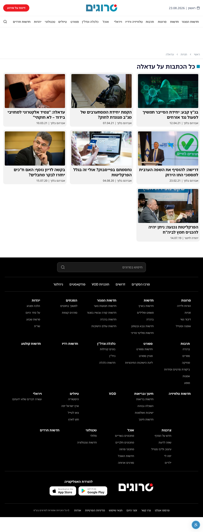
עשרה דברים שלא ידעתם (27, 399)
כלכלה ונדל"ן (90, 22)
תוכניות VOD (100, 284)
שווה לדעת (165, 442)
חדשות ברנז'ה (108, 319)
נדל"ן (112, 356)
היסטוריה (73, 399)
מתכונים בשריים (124, 436)
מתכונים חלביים (124, 442)
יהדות (37, 22)
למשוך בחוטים (68, 306)
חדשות (174, 22)
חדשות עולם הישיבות (103, 326)
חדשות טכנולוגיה (87, 442)
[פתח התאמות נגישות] (196, 525)
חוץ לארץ (73, 419)
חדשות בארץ (146, 306)
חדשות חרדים (22, 22)
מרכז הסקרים (141, 284)
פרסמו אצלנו (162, 510)
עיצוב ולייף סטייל (161, 449)
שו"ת (37, 326)
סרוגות (162, 22)
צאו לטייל (73, 412)
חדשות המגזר (190, 22)
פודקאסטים (77, 284)
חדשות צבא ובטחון (142, 326)
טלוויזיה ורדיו (134, 22)
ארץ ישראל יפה (70, 406)
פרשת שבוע (33, 319)
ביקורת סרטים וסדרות (177, 369)
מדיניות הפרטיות (95, 510)
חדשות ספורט (144, 349)
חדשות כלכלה (107, 362)
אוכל (106, 22)
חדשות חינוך (146, 419)
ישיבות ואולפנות (144, 412)
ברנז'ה (150, 319)
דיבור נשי (185, 319)
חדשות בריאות (144, 399)
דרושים (120, 284)
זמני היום (131, 510)
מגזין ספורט (146, 356)
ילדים (168, 463)
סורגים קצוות (69, 312)
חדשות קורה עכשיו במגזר (101, 312)
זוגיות (188, 312)
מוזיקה (186, 362)
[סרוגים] (135, 487)
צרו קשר (146, 510)
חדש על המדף (163, 436)
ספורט (75, 22)
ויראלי (118, 22)
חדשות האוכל (126, 456)
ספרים (186, 356)
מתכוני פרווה (126, 449)
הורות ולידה (184, 306)
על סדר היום (33, 312)
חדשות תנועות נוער (105, 306)
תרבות (150, 22)
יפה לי (167, 456)
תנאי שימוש (116, 510)
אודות (77, 510)
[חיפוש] (5, 22)
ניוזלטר (58, 284)
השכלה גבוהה (145, 406)
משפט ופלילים (145, 312)
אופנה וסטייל (183, 326)
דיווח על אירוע (16, 8)
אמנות (186, 376)
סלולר (93, 436)
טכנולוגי (50, 22)
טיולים (62, 22)
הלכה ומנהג (33, 306)
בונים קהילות (107, 349)
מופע (187, 383)
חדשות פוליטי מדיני (142, 333)
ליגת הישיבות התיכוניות (139, 362)
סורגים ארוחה (126, 463)
